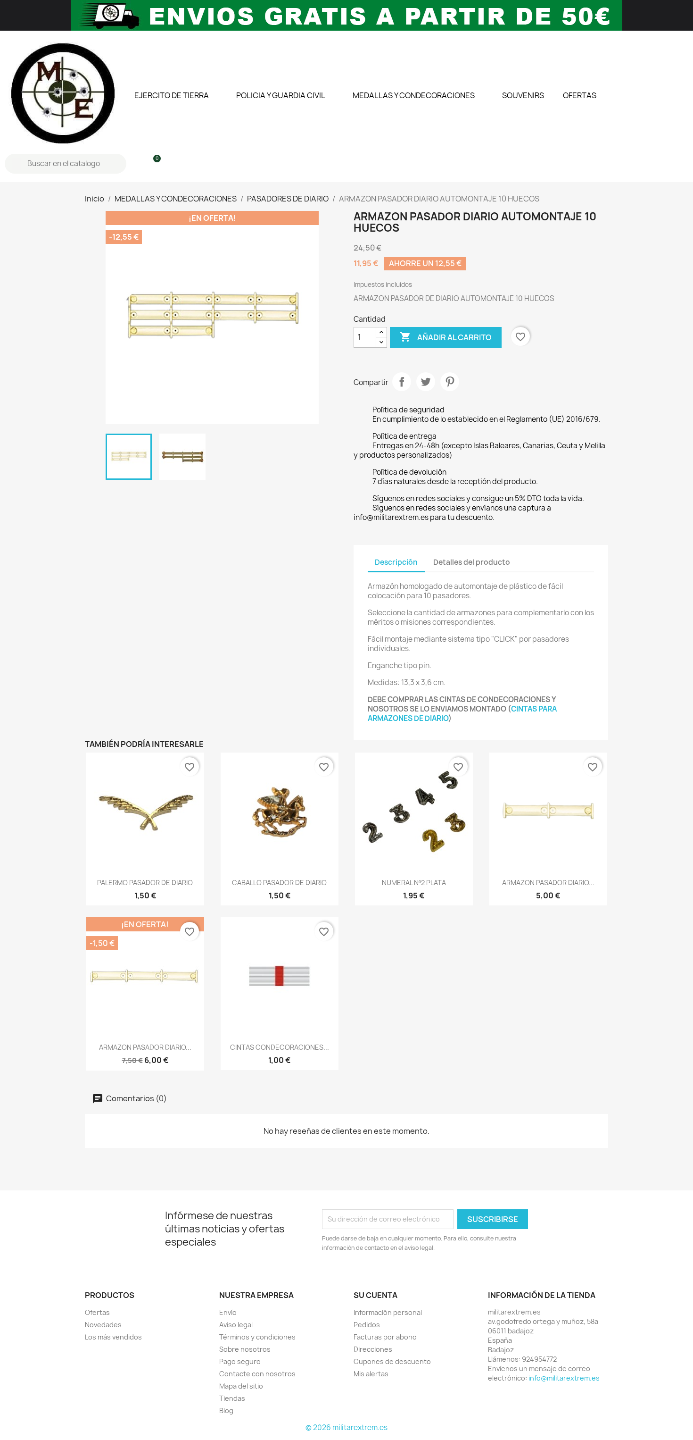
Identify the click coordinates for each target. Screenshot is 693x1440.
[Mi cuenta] (137, 163)
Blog (226, 1410)
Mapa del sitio (241, 1385)
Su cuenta (375, 1295)
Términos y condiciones (257, 1336)
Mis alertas (371, 1373)
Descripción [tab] (396, 562)
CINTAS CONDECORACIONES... (279, 1047)
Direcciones (373, 1349)
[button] (153, 163)
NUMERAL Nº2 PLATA (414, 882)
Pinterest (449, 381)
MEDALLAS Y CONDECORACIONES (414, 95)
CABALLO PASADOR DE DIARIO (279, 882)
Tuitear (425, 381)
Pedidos (367, 1324)
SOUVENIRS (523, 95)
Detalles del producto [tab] (471, 562)
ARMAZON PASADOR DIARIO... (548, 882)
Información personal (388, 1312)
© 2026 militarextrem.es (346, 1427)
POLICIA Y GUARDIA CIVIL (280, 95)
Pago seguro (240, 1361)
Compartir (401, 381)
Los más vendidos (113, 1336)
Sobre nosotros (245, 1349)
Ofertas (97, 1312)
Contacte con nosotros (257, 1373)
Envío (228, 1312)
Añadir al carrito (446, 337)
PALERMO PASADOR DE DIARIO (145, 882)
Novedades (103, 1324)
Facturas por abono (385, 1336)
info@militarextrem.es (564, 1377)
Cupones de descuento (392, 1361)
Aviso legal (236, 1324)
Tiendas (232, 1398)
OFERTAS (579, 95)
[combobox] (67, 163)
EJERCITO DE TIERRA (171, 95)
